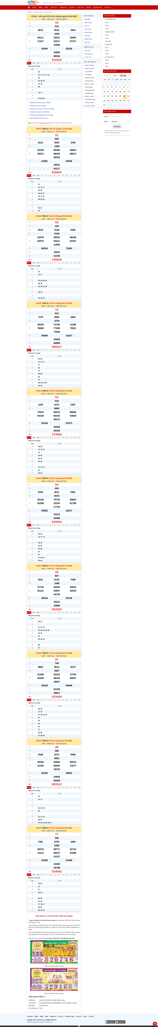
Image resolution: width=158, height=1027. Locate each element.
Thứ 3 (107, 22)
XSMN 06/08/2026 (61, 219)
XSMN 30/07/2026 (61, 306)
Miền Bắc (88, 19)
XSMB (34, 7)
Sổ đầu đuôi (97, 7)
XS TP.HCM (88, 71)
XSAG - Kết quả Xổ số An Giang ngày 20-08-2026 (54, 16)
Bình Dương (88, 32)
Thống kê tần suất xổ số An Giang (40, 102)
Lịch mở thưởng (90, 105)
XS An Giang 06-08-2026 (60, 216)
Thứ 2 (107, 47)
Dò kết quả (117, 126)
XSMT (46, 7)
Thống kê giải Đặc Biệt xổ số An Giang (41, 115)
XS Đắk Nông (89, 93)
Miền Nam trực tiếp (45, 123)
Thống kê (63, 7)
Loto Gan (87, 50)
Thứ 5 (107, 25)
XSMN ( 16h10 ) (90, 68)
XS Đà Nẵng (88, 87)
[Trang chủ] (29, 7)
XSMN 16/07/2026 (61, 481)
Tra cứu (72, 7)
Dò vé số (60, 1016)
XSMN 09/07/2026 (61, 568)
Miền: (106, 121)
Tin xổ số (107, 7)
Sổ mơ (88, 7)
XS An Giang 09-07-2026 (60, 566)
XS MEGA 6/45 (109, 32)
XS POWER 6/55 (90, 99)
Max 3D (87, 42)
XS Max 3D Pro (89, 102)
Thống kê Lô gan (69, 1016)
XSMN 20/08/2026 (61, 19)
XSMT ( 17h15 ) (89, 84)
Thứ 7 (107, 28)
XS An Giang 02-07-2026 (60, 653)
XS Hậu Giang (89, 81)
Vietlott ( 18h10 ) (90, 96)
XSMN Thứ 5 (50, 19)
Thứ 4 (107, 35)
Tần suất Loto (89, 54)
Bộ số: (106, 116)
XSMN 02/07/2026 (61, 656)
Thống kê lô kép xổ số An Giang (39, 112)
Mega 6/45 (53, 1016)
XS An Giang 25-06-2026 (60, 741)
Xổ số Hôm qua (89, 16)
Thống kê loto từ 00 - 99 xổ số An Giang (42, 109)
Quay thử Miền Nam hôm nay (38, 118)
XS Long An (88, 74)
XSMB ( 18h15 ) (89, 65)
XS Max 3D (108, 44)
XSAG (39, 129)
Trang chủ (30, 1016)
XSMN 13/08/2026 (61, 131)
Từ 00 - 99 (88, 57)
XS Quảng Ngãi (89, 90)
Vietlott (54, 7)
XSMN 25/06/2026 (61, 743)
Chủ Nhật (108, 41)
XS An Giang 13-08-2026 (60, 129)
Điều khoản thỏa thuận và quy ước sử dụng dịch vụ (40, 1022)
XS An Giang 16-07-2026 (60, 478)
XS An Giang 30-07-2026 (60, 303)
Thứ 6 (107, 38)
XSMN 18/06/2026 (61, 830)
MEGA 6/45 (88, 39)
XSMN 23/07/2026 (61, 393)
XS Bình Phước (89, 78)
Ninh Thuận (88, 22)
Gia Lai (87, 26)
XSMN (40, 7)
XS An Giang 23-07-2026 (60, 391)
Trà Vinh (87, 35)
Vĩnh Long (88, 29)
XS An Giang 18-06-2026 (60, 828)
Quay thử (80, 7)
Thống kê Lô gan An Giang (38, 106)
